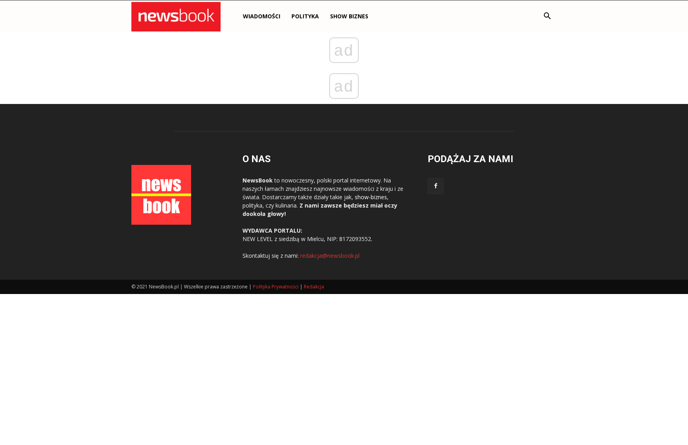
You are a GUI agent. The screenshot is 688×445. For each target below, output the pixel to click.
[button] (547, 17)
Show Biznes (349, 16)
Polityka (305, 16)
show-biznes (371, 197)
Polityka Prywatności (276, 286)
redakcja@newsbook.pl (330, 255)
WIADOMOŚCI (261, 16)
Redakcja (314, 286)
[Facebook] (436, 186)
